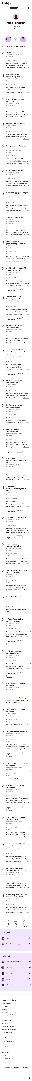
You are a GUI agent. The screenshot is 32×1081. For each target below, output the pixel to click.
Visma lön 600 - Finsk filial (16, 517)
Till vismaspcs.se (6, 1058)
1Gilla (9, 253)
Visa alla (26, 948)
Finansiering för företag (8, 1015)
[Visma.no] (6, 3)
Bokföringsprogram (6, 1003)
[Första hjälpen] (15, 39)
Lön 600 (19, 289)
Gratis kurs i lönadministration (9, 1029)
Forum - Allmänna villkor (8, 1041)
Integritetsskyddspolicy (8, 1044)
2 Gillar (9, 695)
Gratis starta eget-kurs (8, 1026)
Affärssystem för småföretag (9, 1012)
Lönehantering (20, 373)
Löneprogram (5, 1009)
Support (4, 1056)
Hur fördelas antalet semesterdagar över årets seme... (16, 352)
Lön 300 (19, 640)
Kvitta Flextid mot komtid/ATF (17, 123)
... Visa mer (26, 68)
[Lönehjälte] (23, 39)
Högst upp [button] (2, 1076)
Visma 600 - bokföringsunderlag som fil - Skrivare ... (16, 489)
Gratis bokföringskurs (7, 1024)
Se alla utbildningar (7, 1032)
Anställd (19, 318)
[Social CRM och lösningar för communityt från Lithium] (26, 1077)
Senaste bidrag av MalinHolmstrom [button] (12, 46)
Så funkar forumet (6, 1047)
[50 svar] (8, 39)
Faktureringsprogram (7, 1006)
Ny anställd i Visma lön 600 (16, 170)
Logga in (22, 8)
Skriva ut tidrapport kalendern (17, 731)
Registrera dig (14, 8)
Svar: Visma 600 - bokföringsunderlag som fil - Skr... (16, 460)
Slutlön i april (11, 52)
